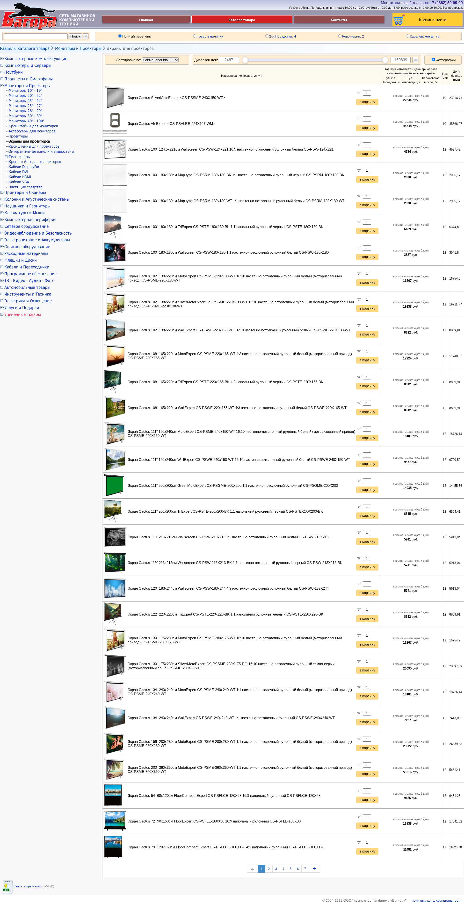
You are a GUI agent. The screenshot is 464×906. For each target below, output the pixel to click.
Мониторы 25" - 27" (25, 106)
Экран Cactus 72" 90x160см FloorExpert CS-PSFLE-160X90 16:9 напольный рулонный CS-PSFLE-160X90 (214, 821)
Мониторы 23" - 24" (25, 101)
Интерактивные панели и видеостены (41, 151)
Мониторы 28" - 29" (25, 111)
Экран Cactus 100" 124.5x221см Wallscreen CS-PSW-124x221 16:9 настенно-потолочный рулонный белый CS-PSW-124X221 (231, 149)
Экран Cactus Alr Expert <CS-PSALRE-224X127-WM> (171, 124)
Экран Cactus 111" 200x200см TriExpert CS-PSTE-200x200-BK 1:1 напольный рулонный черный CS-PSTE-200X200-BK (225, 511)
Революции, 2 (353, 36)
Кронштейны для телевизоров (35, 162)
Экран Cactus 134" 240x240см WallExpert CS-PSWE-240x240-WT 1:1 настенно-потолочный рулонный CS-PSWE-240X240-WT (231, 718)
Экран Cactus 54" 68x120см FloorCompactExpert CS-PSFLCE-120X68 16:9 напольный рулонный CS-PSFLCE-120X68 (224, 796)
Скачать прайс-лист (28, 886)
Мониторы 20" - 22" (25, 95)
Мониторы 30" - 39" (25, 116)
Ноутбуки (13, 72)
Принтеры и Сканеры (25, 192)
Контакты (339, 19)
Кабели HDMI (20, 177)
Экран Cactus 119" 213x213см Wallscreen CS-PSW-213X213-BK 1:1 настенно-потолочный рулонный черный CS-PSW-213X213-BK (235, 563)
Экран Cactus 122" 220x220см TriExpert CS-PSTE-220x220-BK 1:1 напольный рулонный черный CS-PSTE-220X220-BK (225, 614)
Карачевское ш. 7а (424, 36)
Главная (146, 19)
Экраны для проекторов (130, 48)
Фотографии (445, 60)
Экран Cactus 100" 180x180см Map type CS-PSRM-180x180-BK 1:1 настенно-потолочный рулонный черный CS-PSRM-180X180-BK (236, 175)
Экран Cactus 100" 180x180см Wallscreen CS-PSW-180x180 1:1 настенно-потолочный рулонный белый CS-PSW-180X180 (228, 252)
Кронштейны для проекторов (34, 146)
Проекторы (18, 136)
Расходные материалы (26, 253)
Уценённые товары (22, 314)
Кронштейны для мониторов (33, 126)
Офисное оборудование (27, 246)
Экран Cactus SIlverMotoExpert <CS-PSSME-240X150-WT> (176, 98)
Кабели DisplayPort (25, 167)
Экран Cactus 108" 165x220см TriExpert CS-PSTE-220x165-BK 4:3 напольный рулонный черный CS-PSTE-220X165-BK (225, 382)
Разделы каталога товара (25, 48)
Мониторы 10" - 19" (25, 90)
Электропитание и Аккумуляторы (37, 239)
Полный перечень (136, 36)
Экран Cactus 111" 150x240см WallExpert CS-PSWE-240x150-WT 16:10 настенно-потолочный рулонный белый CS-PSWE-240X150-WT (239, 460)
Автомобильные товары (27, 287)
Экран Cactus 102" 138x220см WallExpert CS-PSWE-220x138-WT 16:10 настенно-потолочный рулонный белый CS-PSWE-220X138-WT (239, 330)
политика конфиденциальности (437, 900)
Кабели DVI (18, 172)
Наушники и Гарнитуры (27, 206)
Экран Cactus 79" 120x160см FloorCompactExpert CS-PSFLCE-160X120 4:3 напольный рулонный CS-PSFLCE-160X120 (226, 847)
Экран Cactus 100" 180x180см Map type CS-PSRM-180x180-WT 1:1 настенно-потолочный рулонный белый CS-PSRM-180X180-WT (236, 201)
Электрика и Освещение (28, 300)
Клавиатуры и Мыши (24, 212)
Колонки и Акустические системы (37, 199)
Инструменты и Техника (27, 294)
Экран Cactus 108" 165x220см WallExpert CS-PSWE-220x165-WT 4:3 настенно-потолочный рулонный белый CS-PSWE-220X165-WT (237, 408)
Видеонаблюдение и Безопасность (38, 233)
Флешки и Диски (20, 260)
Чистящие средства (25, 187)
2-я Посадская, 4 (282, 36)
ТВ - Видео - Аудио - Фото (29, 280)
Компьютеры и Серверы (27, 65)
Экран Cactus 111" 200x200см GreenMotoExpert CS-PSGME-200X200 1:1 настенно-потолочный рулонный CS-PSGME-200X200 (233, 485)
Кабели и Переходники (26, 267)
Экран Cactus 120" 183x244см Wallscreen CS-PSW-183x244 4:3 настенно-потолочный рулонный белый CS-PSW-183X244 (228, 588)
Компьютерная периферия (30, 219)
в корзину (367, 102)
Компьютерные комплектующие (35, 58)
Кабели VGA (19, 182)
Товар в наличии (210, 36)
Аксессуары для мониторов (32, 131)
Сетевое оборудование (26, 226)
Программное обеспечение (30, 273)
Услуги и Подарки (21, 307)
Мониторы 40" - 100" (26, 121)
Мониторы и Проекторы (78, 48)
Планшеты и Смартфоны (28, 78)
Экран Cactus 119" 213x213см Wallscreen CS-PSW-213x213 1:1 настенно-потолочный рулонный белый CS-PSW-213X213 (228, 537)
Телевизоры (19, 156)
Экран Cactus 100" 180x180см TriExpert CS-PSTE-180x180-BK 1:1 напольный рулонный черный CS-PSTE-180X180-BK (225, 227)
